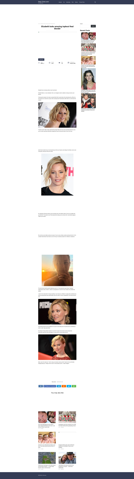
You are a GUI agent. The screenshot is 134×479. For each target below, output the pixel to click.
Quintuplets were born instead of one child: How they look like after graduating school (67, 425)
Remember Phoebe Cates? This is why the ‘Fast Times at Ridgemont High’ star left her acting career (88, 91)
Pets (72, 2)
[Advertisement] (67, 14)
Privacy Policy (82, 2)
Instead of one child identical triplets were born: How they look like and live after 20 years (46, 446)
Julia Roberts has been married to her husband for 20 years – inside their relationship (66, 466)
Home (39, 23)
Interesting (68, 2)
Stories (76, 2)
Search (81, 23)
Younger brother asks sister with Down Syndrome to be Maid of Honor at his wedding (66, 446)
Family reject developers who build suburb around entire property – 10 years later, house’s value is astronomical (47, 466)
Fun (64, 2)
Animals (60, 2)
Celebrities (41, 59)
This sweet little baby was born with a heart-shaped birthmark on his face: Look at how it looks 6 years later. (46, 426)
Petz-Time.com (43, 2)
